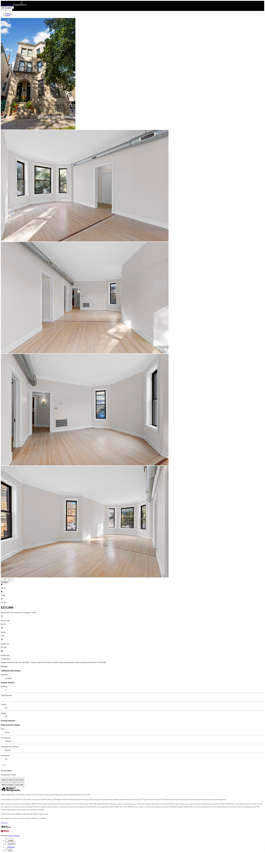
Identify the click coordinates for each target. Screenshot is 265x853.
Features (7, 15)
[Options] (3, 579)
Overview (8, 13)
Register (9, 10)
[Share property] (11, 579)
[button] (132, 74)
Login (3, 10)
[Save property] (7, 579)
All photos (5, 582)
